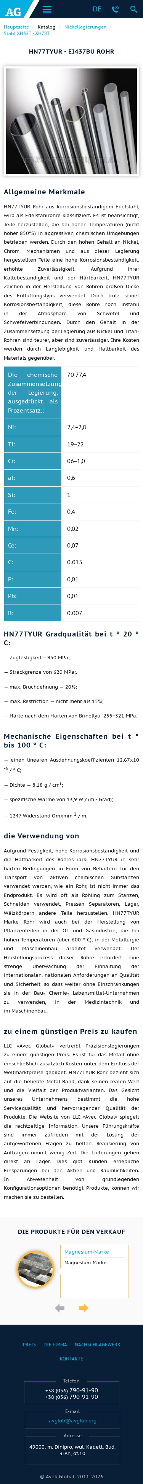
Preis (29, 1345)
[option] (71, 1271)
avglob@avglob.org (72, 1421)
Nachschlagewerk (98, 1345)
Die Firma (55, 1345)
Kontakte (71, 1359)
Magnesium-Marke (86, 1252)
